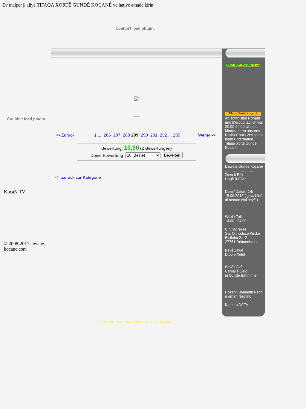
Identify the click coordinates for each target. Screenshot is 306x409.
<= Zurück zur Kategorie (78, 177)
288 (126, 135)
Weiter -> (206, 135)
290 (144, 135)
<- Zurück (65, 135)
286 (107, 135)
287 (116, 135)
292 (163, 135)
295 (176, 135)
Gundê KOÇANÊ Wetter (243, 64)
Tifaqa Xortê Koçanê (243, 113)
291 (153, 135)
